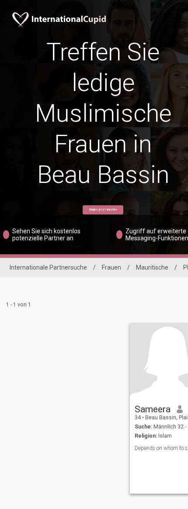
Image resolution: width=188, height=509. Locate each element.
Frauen (111, 267)
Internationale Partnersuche (48, 267)
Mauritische (152, 267)
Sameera (153, 409)
